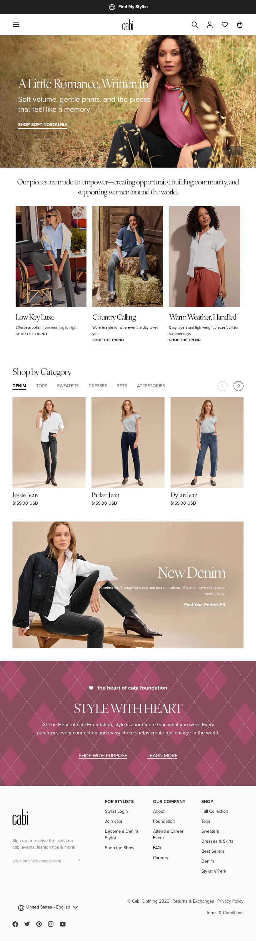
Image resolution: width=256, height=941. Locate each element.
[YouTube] (63, 924)
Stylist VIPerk (213, 871)
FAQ (157, 848)
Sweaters (210, 831)
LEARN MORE (162, 755)
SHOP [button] (207, 801)
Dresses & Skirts (217, 841)
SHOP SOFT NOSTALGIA (42, 124)
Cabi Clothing (145, 901)
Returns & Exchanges (193, 901)
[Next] (239, 386)
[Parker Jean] (128, 442)
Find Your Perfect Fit (204, 604)
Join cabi (113, 821)
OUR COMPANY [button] (169, 801)
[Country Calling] (127, 256)
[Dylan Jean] (207, 442)
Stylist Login (116, 811)
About (159, 811)
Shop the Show (119, 848)
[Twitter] (27, 924)
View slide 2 (236, 150)
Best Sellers (212, 851)
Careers (160, 858)
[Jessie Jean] (49, 442)
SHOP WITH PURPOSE (103, 755)
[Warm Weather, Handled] (204, 256)
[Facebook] (15, 924)
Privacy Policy (230, 901)
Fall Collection (214, 811)
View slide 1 (229, 150)
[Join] (75, 860)
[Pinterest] (39, 924)
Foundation (164, 821)
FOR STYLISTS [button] (119, 801)
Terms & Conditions (225, 912)
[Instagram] (51, 924)
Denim (207, 861)
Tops (205, 821)
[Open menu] (19, 24)
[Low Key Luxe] (51, 256)
